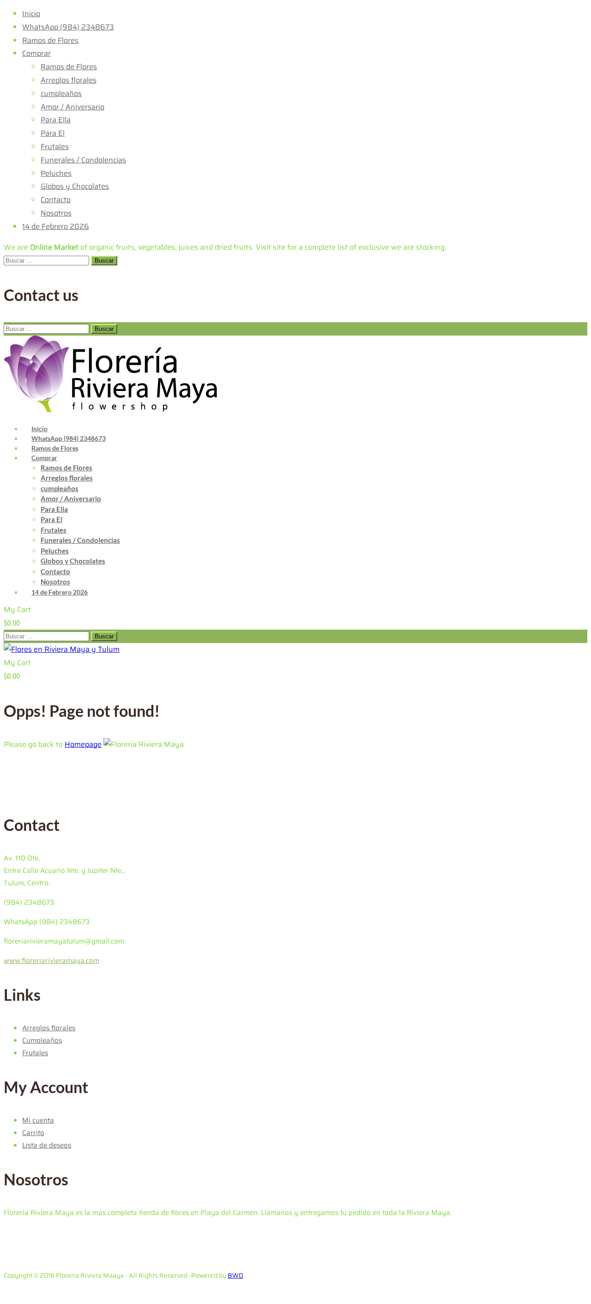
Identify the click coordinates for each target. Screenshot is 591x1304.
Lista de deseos (46, 1145)
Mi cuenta (38, 1120)
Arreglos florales (68, 80)
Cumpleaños (42, 1040)
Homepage (83, 744)
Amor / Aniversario (72, 107)
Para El (53, 133)
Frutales (55, 146)
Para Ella (56, 120)
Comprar (36, 53)
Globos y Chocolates (75, 186)
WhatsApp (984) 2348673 (68, 27)
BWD (235, 1275)
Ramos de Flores (50, 40)
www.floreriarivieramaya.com (51, 960)
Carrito (33, 1132)
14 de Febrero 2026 (55, 226)
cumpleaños (61, 93)
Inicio (31, 13)
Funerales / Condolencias (83, 160)
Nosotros (56, 213)
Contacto (56, 199)
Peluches (56, 173)
